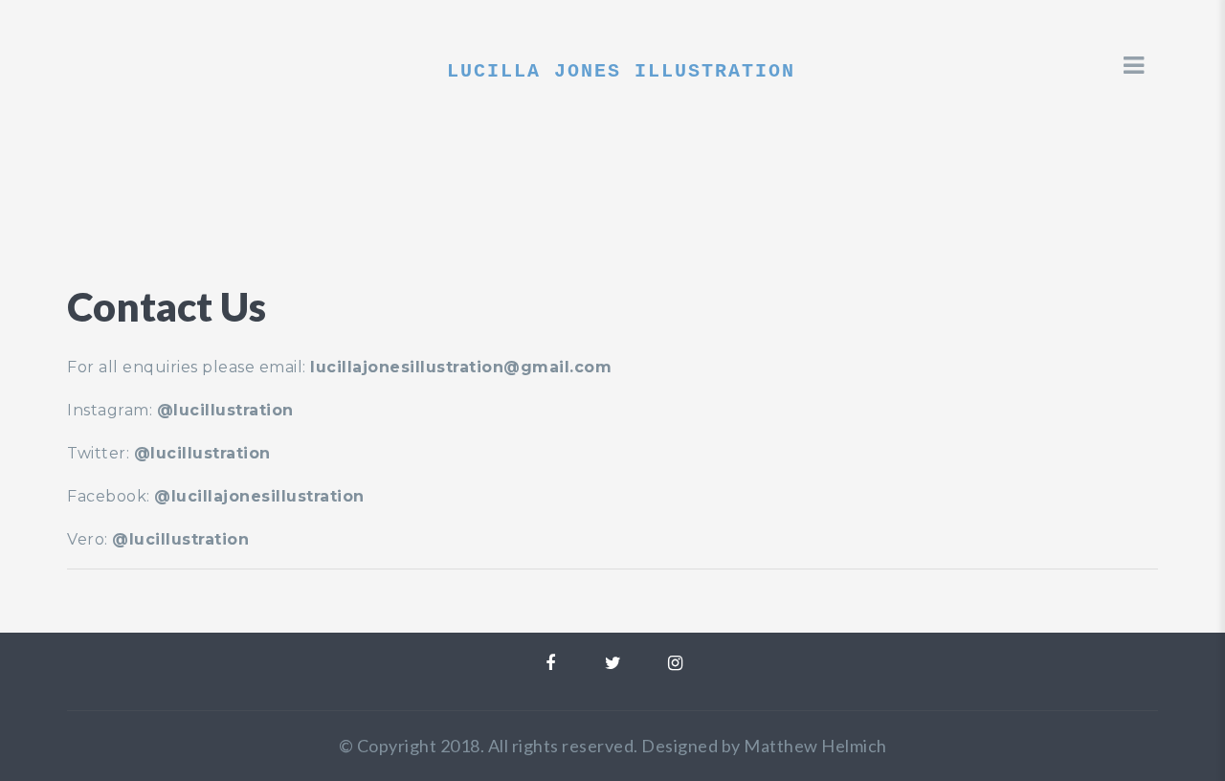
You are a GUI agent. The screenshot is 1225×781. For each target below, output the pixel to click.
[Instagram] (675, 664)
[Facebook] (550, 664)
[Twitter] (613, 664)
